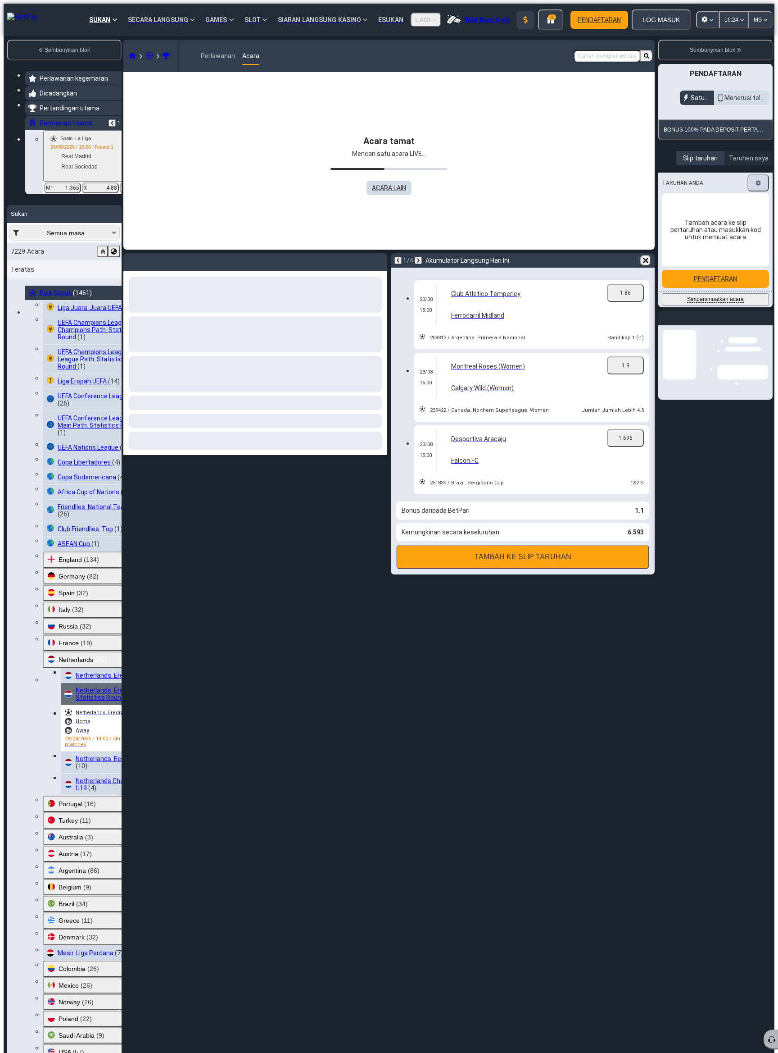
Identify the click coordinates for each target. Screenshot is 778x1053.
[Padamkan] (645, 260)
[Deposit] (525, 20)
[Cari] (646, 56)
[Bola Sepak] (149, 56)
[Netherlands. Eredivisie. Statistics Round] (166, 56)
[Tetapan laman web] (707, 19)
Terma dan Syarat (727, 209)
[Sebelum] (112, 123)
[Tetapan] (758, 292)
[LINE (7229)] (132, 56)
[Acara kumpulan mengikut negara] (114, 251)
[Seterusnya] (418, 260)
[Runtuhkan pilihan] (102, 251)
